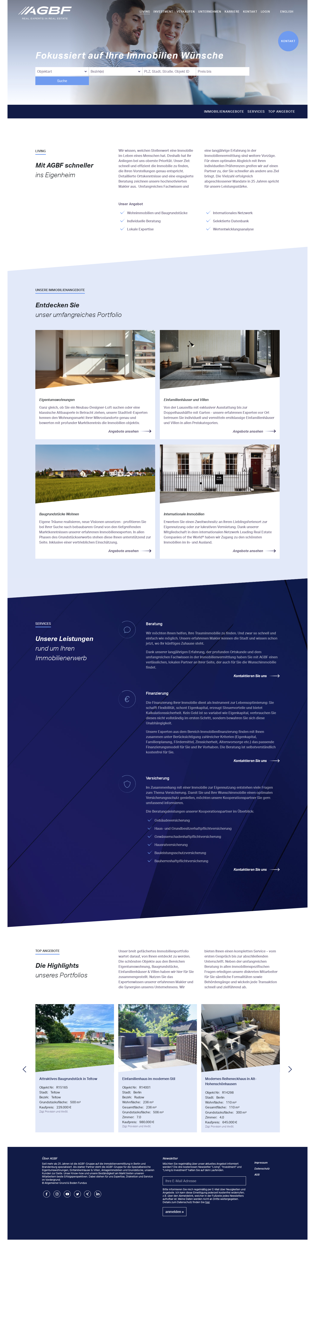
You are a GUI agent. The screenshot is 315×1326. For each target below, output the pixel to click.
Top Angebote (281, 111)
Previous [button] (25, 1069)
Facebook (46, 1192)
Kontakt (250, 11)
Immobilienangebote (224, 111)
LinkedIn (97, 1192)
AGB (257, 1174)
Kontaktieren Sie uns (250, 676)
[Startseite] (45, 12)
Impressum (260, 1162)
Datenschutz (262, 1168)
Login (265, 11)
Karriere (232, 11)
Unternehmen (209, 11)
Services (256, 111)
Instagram (56, 1192)
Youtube (67, 1192)
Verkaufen (186, 11)
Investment (163, 11)
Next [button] (291, 1069)
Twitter (77, 1192)
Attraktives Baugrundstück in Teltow (68, 1079)
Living (145, 11)
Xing (86, 1192)
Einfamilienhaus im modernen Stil (148, 1079)
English (286, 11)
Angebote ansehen (123, 431)
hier (207, 1202)
